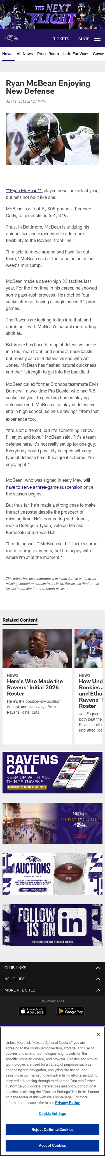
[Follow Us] (52, 925)
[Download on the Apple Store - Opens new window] (32, 1011)
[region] (52, 1091)
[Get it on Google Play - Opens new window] (70, 1014)
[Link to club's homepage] (11, 36)
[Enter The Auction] (52, 874)
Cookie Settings (52, 1113)
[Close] (98, 1034)
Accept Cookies (52, 1145)
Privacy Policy (67, 1102)
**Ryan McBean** (24, 190)
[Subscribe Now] (52, 772)
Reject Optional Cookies (52, 1129)
